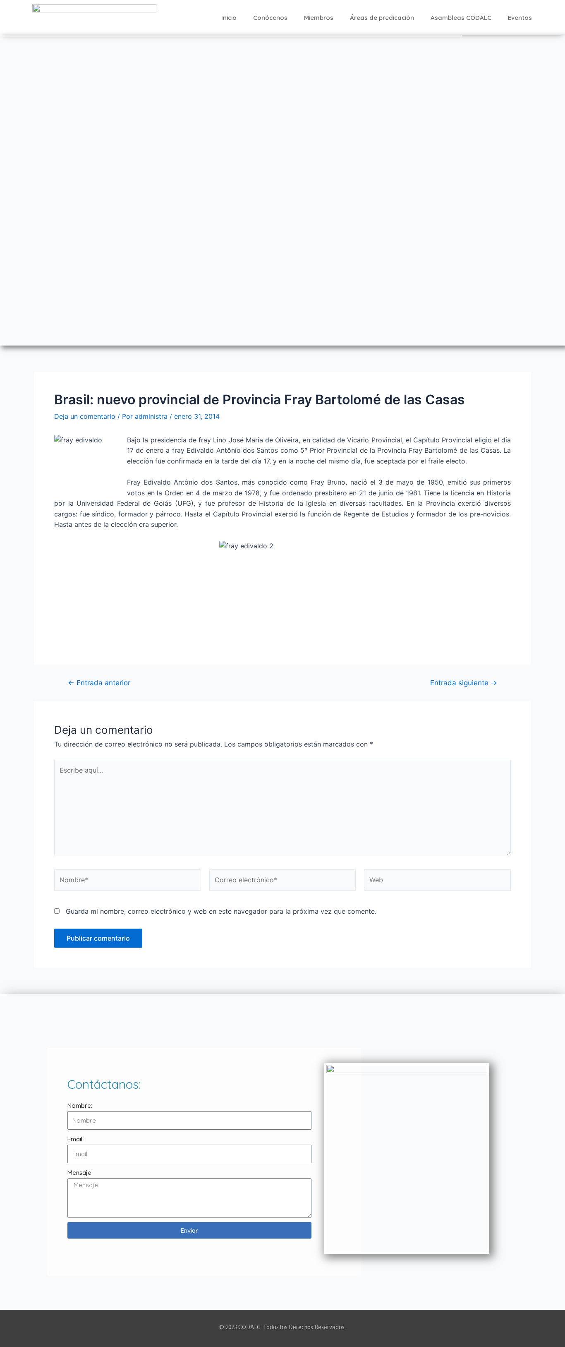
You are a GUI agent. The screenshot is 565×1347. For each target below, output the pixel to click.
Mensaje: (80, 1173)
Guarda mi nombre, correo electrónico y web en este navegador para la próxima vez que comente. (221, 911)
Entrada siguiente (463, 682)
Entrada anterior (99, 682)
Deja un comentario (84, 416)
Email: (75, 1139)
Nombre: (79, 1105)
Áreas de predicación (382, 18)
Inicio (229, 18)
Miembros (318, 18)
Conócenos (270, 18)
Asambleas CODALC (461, 18)
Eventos (520, 18)
